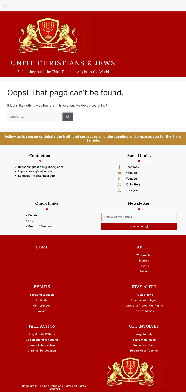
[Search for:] (34, 117)
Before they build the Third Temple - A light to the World (63, 71)
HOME (42, 247)
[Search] (67, 117)
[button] (5, 6)
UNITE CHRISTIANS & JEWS (63, 63)
